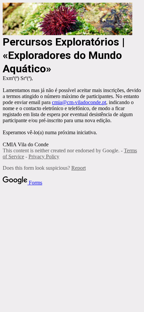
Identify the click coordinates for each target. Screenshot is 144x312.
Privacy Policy (43, 156)
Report (78, 168)
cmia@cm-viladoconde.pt (79, 102)
